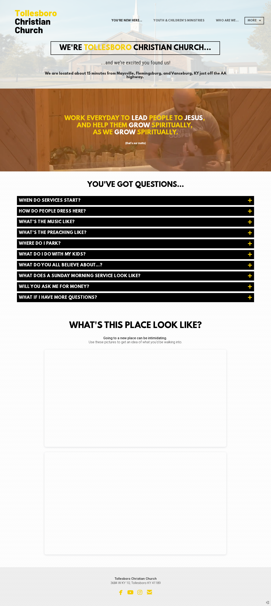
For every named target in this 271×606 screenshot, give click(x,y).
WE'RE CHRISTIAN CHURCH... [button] (135, 48)
